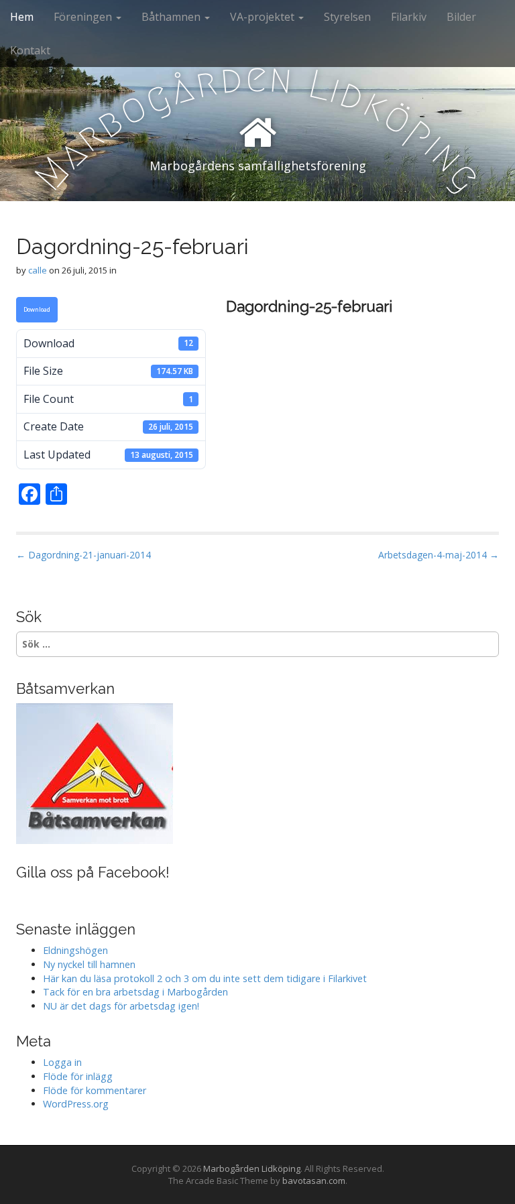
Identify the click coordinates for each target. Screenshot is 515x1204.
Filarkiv (408, 16)
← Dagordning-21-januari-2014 (83, 554)
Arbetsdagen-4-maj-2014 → (438, 554)
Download (36, 310)
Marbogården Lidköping (251, 1168)
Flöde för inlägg (78, 1076)
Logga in (62, 1062)
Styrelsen (347, 16)
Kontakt (30, 50)
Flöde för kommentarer (94, 1090)
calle (37, 270)
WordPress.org (76, 1103)
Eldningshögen (75, 950)
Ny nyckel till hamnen (89, 964)
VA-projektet (263, 16)
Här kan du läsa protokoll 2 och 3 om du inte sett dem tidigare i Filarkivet (205, 978)
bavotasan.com (313, 1181)
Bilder (461, 16)
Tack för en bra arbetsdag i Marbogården (135, 991)
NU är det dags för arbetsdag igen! (121, 1006)
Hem (22, 16)
